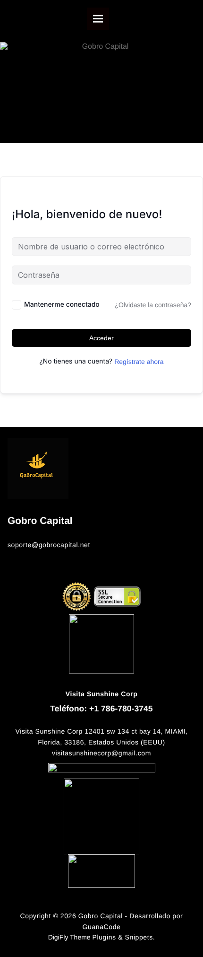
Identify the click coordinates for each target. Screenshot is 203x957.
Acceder (101, 338)
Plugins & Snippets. (124, 937)
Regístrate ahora (138, 361)
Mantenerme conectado (62, 305)
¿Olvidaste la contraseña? (152, 305)
